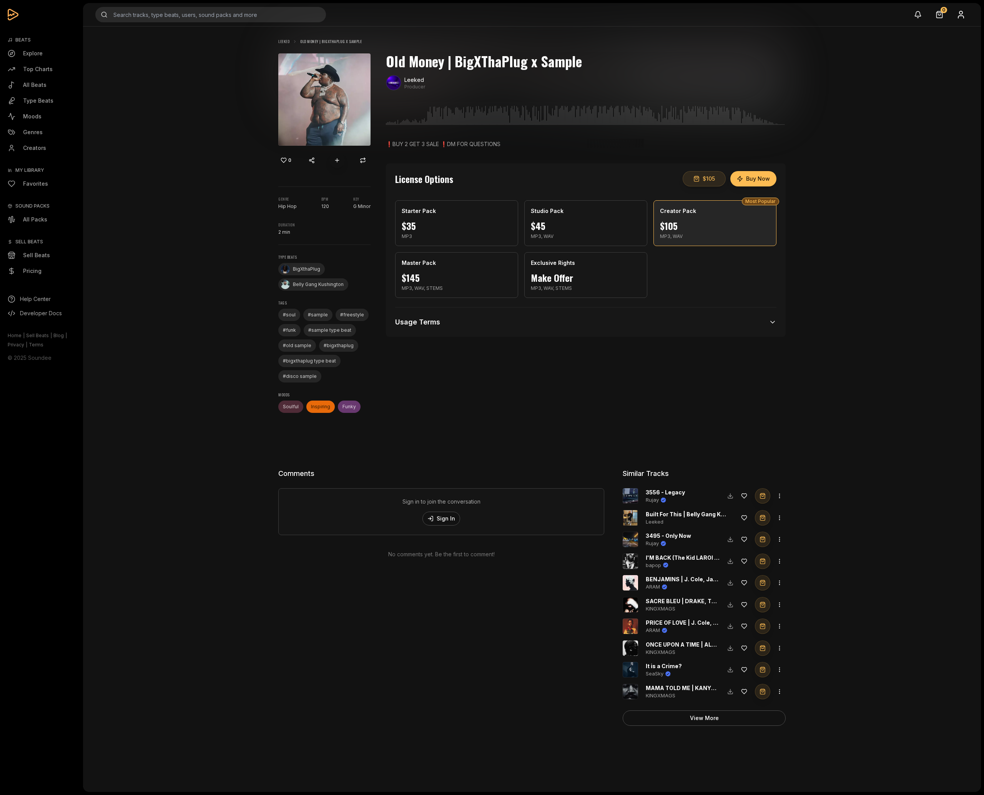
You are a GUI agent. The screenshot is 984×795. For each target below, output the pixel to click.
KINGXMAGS (660, 608)
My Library (29, 170)
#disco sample (300, 376)
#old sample (297, 345)
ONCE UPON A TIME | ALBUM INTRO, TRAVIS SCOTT (717, 644)
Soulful (291, 406)
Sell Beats (37, 335)
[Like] (744, 496)
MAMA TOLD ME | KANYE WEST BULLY (698, 688)
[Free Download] (730, 496)
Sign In (446, 518)
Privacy (16, 345)
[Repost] (363, 160)
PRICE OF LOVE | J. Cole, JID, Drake (693, 622)
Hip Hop (287, 206)
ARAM (653, 587)
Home (15, 335)
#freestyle (352, 315)
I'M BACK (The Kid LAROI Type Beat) (695, 557)
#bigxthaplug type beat (309, 361)
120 (325, 206)
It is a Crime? (664, 666)
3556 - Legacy (665, 492)
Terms (36, 345)
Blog (58, 335)
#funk (289, 330)
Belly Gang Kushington (318, 284)
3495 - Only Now (668, 535)
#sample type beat (329, 330)
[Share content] (311, 160)
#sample (318, 315)
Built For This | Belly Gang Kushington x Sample (710, 514)
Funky (349, 406)
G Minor (362, 206)
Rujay (652, 500)
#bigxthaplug (339, 345)
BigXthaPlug (306, 269)
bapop (653, 565)
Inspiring (320, 406)
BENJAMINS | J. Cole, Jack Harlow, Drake (703, 579)
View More (704, 718)
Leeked (283, 41)
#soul (289, 315)
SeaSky (654, 673)
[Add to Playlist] (337, 160)
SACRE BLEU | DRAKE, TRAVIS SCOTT (698, 601)
